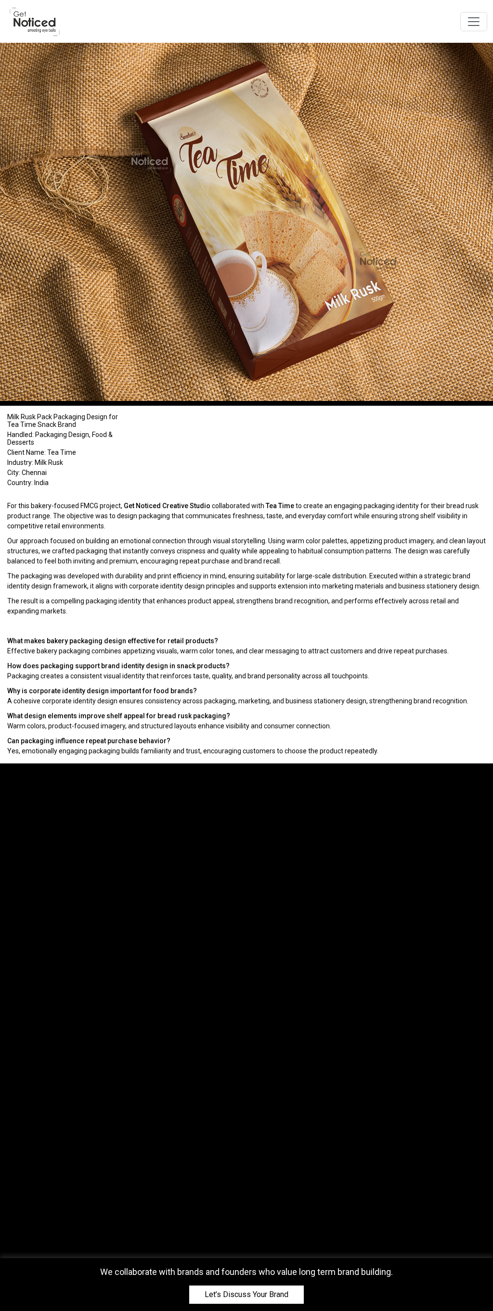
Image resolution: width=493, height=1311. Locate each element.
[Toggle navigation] (473, 21)
